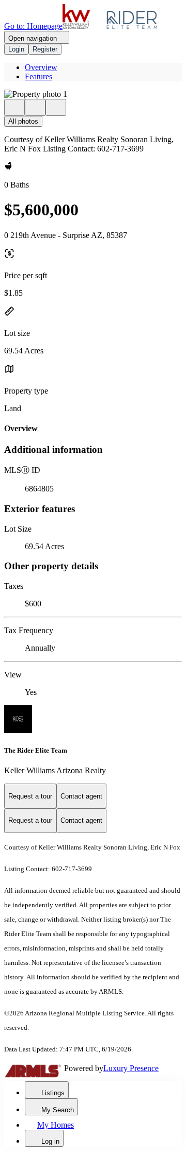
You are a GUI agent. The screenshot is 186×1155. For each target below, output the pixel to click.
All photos (23, 121)
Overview (41, 67)
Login (16, 49)
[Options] (14, 107)
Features (38, 76)
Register (45, 49)
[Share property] (55, 107)
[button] (93, 94)
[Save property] (35, 107)
